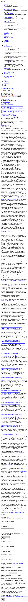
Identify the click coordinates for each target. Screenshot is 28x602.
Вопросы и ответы (8, 37)
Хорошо (3, 599)
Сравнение (3, 106)
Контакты (6, 41)
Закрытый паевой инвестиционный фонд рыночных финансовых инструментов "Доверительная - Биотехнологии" (11, 426)
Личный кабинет (8, 33)
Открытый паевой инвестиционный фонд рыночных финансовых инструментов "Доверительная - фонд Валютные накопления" (13, 342)
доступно (20, 452)
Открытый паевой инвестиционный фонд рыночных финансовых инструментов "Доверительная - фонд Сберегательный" (11, 328)
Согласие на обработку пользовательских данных (13, 596)
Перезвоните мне (5, 537)
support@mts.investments (7, 104)
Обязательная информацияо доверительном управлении (12, 109)
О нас (5, 42)
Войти (5, 85)
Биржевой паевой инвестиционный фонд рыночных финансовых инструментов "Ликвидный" (11, 404)
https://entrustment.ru (11, 199)
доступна (10, 464)
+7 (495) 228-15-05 (5, 102)
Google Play (3, 231)
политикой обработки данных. (16, 512)
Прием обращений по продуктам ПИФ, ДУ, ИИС (13, 434)
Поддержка (6, 40)
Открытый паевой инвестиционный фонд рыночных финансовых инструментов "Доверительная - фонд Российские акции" (12, 355)
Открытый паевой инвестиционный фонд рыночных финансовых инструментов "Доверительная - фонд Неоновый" (11, 392)
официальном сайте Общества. (8, 300)
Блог (5, 38)
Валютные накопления (9, 9)
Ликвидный (7, 26)
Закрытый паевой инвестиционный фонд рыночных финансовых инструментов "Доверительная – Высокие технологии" (11, 416)
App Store (10, 231)
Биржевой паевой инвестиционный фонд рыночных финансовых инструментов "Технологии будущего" (14, 379)
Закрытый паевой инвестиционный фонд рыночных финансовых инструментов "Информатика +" (11, 369)
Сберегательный (8, 5)
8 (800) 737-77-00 (5, 99)
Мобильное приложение (10, 34)
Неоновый (6, 21)
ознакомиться (23, 471)
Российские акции (8, 13)
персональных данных (18, 563)
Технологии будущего (9, 17)
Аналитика (6, 36)
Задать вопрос (13, 572)
